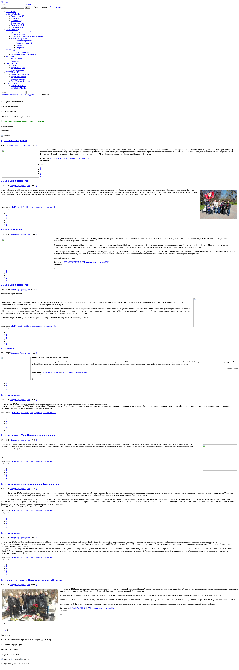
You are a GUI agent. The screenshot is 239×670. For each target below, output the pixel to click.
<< (2, 630)
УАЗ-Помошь (16, 59)
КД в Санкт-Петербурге (14, 140)
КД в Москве (8, 348)
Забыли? (28, 4)
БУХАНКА (11, 56)
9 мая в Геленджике (11, 229)
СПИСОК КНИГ (18, 86)
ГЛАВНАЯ (11, 12)
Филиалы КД (16, 21)
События (15, 61)
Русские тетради (18, 79)
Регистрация (55, 7)
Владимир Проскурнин (20, 145)
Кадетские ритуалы (24, 41)
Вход (27, 7)
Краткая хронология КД (21, 32)
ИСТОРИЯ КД (12, 30)
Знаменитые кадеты (19, 34)
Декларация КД (17, 16)
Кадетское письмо (18, 77)
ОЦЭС (14, 65)
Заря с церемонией (24, 43)
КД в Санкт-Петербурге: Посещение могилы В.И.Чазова (31, 580)
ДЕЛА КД (10, 50)
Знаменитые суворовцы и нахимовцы (27, 36)
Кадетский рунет (18, 68)
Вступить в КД (17, 25)
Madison (4, 2)
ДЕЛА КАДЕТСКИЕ (59, 158)
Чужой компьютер (41, 7)
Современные (22, 47)
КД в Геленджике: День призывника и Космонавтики (30, 484)
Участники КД (17, 23)
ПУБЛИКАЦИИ (13, 72)
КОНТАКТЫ (11, 63)
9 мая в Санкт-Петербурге (15, 180)
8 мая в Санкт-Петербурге (15, 284)
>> (11, 630)
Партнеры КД (17, 27)
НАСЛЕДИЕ (11, 83)
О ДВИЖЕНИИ (13, 14)
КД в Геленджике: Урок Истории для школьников (28, 435)
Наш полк (20, 45)
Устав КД (15, 18)
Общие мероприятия (20, 52)
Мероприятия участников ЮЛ (23, 54)
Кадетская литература (20, 74)
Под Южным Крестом (20, 81)
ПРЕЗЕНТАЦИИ (18, 88)
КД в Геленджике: (10, 395)
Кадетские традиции (20, 38)
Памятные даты (17, 70)
